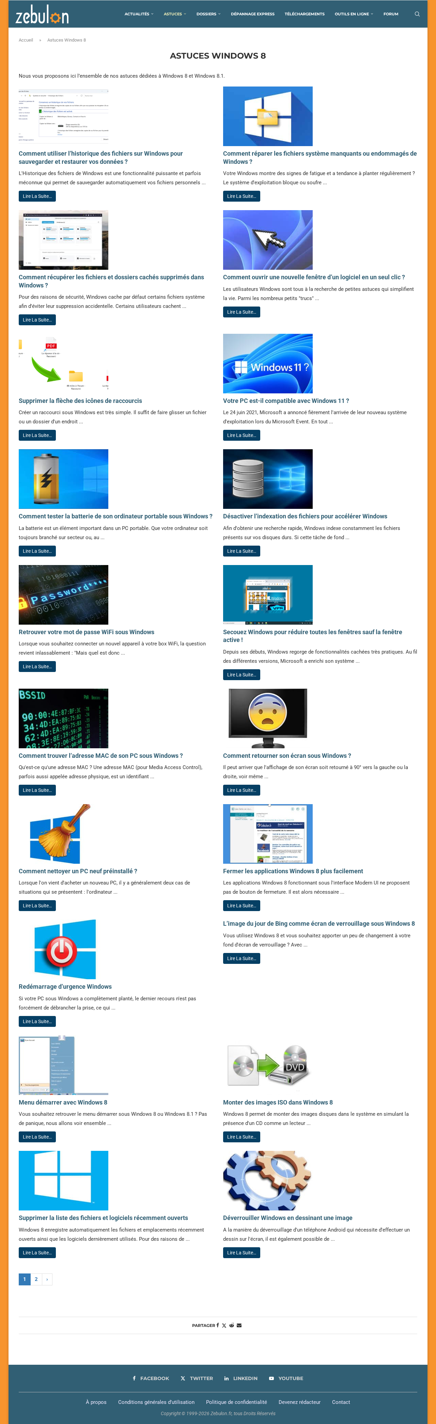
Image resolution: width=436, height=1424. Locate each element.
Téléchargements (305, 14)
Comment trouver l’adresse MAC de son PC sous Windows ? (101, 755)
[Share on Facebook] (217, 1325)
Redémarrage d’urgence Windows (65, 986)
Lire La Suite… (37, 196)
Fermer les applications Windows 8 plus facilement (293, 871)
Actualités (137, 14)
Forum (391, 14)
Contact (341, 1402)
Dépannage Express (253, 14)
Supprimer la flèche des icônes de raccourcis (80, 400)
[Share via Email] (239, 1325)
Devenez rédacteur (300, 1402)
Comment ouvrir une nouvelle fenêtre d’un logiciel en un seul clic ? (314, 277)
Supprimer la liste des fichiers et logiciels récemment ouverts (103, 1217)
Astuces (173, 14)
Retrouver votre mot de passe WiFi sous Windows (86, 632)
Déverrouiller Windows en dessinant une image (288, 1217)
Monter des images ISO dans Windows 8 (278, 1102)
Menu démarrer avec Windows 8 (63, 1102)
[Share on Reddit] (231, 1325)
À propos (96, 1402)
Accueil (26, 40)
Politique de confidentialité (236, 1402)
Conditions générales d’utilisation (156, 1402)
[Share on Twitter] (224, 1325)
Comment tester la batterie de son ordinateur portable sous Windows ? (116, 516)
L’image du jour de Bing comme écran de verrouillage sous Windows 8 (319, 923)
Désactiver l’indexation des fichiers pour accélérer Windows (305, 516)
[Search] (417, 14)
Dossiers (206, 14)
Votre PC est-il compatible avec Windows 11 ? (286, 400)
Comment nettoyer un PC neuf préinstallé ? (78, 871)
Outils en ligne (352, 14)
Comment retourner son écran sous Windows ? (287, 755)
